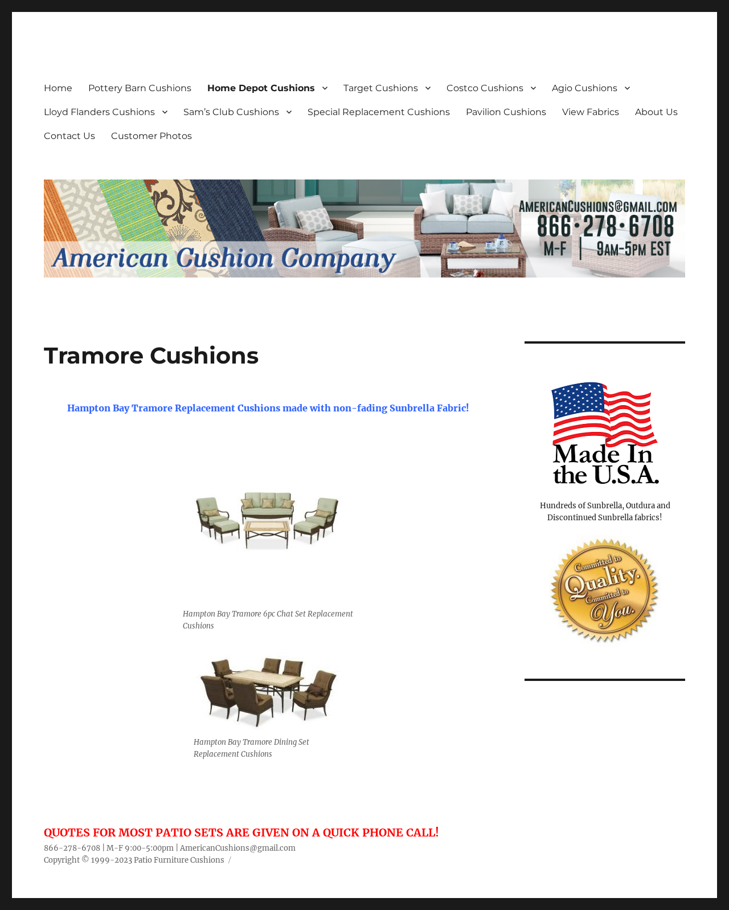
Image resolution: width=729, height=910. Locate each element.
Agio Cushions (584, 88)
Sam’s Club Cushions (231, 112)
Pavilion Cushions (506, 112)
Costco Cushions (485, 88)
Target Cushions (380, 88)
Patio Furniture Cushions (179, 860)
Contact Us (69, 135)
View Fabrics (590, 112)
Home (58, 88)
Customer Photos (151, 135)
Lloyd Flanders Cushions (99, 112)
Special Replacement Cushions (379, 112)
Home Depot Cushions (261, 88)
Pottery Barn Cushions (139, 88)
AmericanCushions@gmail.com (238, 848)
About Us (656, 112)
